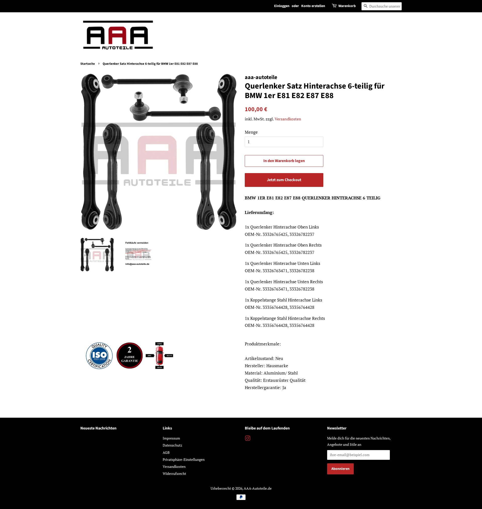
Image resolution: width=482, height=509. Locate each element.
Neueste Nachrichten (98, 428)
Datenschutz (172, 445)
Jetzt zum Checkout (284, 180)
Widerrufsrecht (174, 473)
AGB (166, 452)
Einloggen (281, 6)
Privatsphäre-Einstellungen (184, 459)
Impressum (171, 438)
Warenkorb (347, 6)
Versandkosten (288, 119)
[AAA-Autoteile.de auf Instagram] (247, 439)
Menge (251, 132)
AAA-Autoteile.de (258, 488)
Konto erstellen (313, 6)
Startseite (87, 63)
